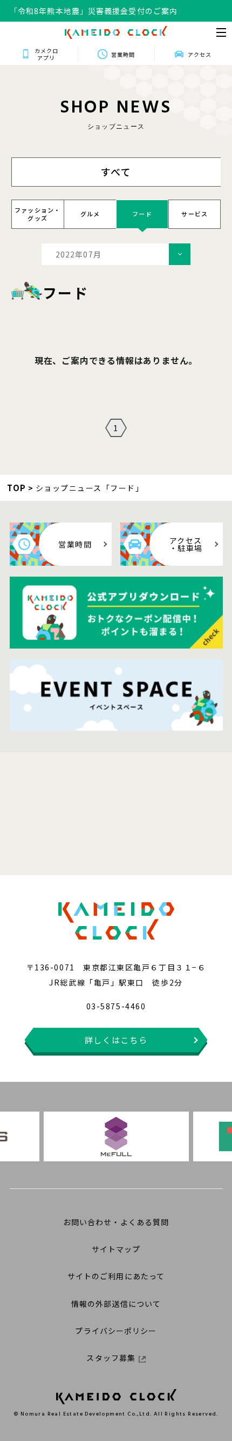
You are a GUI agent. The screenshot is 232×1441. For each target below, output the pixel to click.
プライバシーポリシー (115, 1330)
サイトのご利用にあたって (116, 1276)
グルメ (90, 213)
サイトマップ (116, 1249)
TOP (16, 487)
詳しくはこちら (116, 1040)
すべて (116, 171)
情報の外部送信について (116, 1303)
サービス (194, 213)
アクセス (199, 54)
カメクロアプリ (46, 54)
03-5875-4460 (116, 1006)
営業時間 (123, 54)
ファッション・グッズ (37, 214)
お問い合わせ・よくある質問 (116, 1222)
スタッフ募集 (110, 1357)
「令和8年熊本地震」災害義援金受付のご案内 (94, 10)
